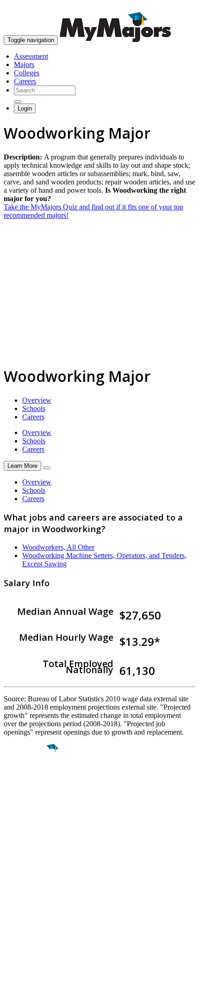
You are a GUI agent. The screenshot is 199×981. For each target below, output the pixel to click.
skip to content (176, 7)
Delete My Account (32, 906)
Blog (11, 915)
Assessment (31, 56)
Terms (13, 969)
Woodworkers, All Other (58, 547)
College (28, 800)
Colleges (26, 73)
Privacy (38, 969)
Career (27, 820)
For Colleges (22, 890)
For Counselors (26, 881)
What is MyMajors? (33, 873)
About (15, 854)
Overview (36, 400)
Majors (24, 64)
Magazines (19, 898)
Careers (25, 81)
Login (25, 108)
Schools (33, 408)
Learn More (22, 465)
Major (25, 780)
